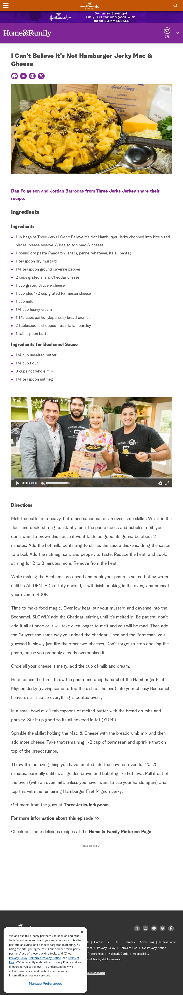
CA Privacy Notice (154, 948)
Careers (130, 942)
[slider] (91, 477)
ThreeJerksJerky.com (86, 805)
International (167, 942)
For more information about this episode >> (55, 818)
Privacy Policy (106, 948)
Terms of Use (128, 948)
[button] (51, 442)
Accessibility (141, 954)
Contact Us (101, 942)
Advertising (147, 942)
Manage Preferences (45, 983)
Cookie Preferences (91, 954)
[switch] (43, 483)
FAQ (117, 942)
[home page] (90, 6)
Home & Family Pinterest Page (120, 832)
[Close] (82, 932)
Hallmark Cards (118, 954)
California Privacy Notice (45, 958)
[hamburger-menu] (5, 5)
